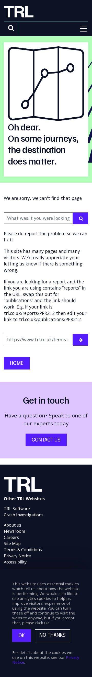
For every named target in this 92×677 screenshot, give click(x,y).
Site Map (12, 543)
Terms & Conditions (23, 549)
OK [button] (21, 636)
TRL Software (17, 508)
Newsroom (14, 531)
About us (12, 525)
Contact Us (46, 440)
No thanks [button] (52, 635)
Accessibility (15, 562)
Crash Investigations (23, 515)
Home (17, 363)
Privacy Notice (17, 556)
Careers (11, 537)
